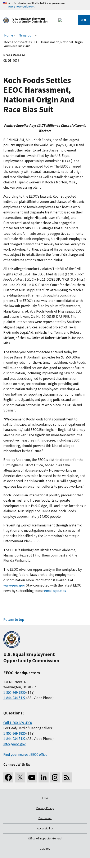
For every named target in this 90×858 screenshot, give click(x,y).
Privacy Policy (45, 808)
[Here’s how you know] (45, 5)
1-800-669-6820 (14, 692)
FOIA (45, 798)
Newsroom (26, 35)
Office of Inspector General (45, 838)
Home (8, 35)
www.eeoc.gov (13, 585)
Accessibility (45, 828)
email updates (55, 590)
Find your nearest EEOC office (25, 754)
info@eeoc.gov (14, 744)
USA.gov (45, 848)
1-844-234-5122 (14, 697)
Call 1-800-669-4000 (17, 722)
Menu (84, 20)
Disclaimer (45, 818)
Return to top (13, 619)
